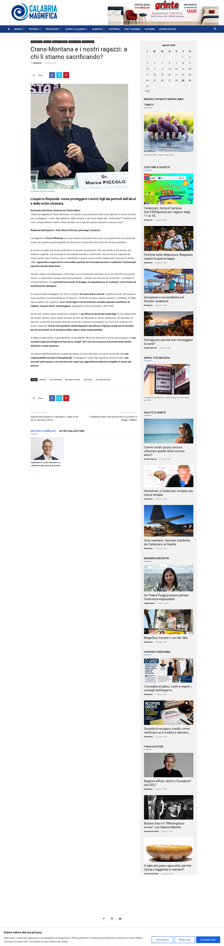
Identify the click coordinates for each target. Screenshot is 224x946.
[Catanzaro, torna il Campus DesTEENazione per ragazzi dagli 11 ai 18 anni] (168, 188)
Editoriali (114, 29)
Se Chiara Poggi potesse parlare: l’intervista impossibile (166, 597)
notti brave (88, 379)
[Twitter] (59, 75)
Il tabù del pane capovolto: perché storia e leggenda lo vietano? (167, 867)
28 (176, 80)
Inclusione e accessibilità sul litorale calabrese (164, 299)
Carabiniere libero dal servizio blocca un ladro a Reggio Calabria (113, 418)
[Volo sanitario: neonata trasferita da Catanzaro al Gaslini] (168, 521)
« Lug (146, 90)
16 (190, 68)
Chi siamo (150, 29)
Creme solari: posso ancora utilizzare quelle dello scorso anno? (164, 451)
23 (190, 74)
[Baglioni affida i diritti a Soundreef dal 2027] (168, 765)
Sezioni (18, 29)
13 (169, 68)
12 (162, 68)
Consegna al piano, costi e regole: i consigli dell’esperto (168, 688)
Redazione (37, 63)
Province (34, 29)
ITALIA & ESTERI (153, 746)
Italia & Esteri (44, 37)
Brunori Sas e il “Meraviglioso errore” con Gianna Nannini (164, 825)
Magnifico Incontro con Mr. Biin (166, 638)
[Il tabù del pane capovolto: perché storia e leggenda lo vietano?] (168, 849)
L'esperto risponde (60, 42)
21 (176, 74)
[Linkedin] (120, 919)
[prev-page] (32, 472)
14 (176, 68)
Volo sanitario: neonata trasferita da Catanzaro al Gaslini (167, 542)
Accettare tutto (208, 939)
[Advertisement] (112, 901)
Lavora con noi (167, 29)
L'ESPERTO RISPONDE (157, 651)
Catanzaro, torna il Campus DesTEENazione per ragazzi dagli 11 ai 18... (167, 212)
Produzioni (52, 29)
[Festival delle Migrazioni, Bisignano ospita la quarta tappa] (168, 238)
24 (147, 80)
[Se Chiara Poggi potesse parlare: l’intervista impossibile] (168, 578)
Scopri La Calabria (75, 29)
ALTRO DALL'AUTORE (71, 430)
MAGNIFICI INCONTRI (156, 558)
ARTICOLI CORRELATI (43, 430)
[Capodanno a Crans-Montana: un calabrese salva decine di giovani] (47, 448)
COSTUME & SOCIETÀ (157, 167)
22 (183, 74)
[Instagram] (112, 918)
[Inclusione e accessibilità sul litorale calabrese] (168, 281)
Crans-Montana (56, 379)
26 (162, 80)
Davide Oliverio (150, 348)
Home (33, 37)
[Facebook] (52, 75)
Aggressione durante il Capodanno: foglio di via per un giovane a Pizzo (54, 418)
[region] (112, 937)
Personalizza (162, 939)
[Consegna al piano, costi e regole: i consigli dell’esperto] (168, 670)
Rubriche (97, 29)
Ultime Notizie (88, 42)
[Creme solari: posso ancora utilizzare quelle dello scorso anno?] (168, 431)
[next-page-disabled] (37, 472)
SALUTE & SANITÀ (155, 412)
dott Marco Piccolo (72, 379)
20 (169, 74)
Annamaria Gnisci (151, 831)
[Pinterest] (66, 75)
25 (154, 80)
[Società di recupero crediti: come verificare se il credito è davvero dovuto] (168, 712)
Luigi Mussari (149, 603)
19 (162, 74)
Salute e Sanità (74, 42)
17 (147, 74)
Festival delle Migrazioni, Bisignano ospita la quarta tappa (168, 256)
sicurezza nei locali (103, 379)
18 (154, 74)
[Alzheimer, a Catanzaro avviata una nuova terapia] (168, 476)
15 (183, 68)
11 (154, 68)
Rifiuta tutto (184, 939)
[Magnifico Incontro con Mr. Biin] (168, 621)
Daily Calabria (132, 29)
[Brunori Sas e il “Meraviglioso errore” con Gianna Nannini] (168, 807)
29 (183, 80)
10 (147, 68)
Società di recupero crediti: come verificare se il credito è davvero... (167, 730)
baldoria (42, 379)
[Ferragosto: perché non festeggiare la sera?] (168, 323)
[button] (215, 29)
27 (169, 80)
